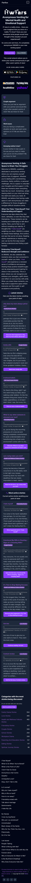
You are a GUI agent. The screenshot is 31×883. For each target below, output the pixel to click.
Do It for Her (6, 835)
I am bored (5, 841)
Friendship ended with (9, 799)
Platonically (6, 832)
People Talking (7, 844)
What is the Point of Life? (10, 767)
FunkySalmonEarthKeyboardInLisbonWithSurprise (15, 508)
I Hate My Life (6, 808)
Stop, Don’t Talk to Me (9, 782)
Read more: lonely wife (15, 369)
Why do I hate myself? (9, 790)
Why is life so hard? (8, 793)
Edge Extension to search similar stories (14, 871)
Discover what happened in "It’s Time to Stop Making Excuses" (15, 614)
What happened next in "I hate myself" (15, 531)
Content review (9, 654)
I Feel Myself (6, 761)
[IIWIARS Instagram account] (11, 879)
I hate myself (8, 504)
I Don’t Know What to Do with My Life (15, 850)
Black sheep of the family (10, 826)
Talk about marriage (9, 802)
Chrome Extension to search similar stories (15, 869)
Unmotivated (6, 823)
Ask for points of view (9, 707)
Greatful (4, 776)
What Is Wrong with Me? (10, 847)
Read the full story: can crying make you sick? (15, 485)
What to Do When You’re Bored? (13, 764)
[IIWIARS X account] (7, 879)
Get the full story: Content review (15, 680)
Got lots (6, 624)
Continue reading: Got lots (15, 645)
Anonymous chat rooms (10, 773)
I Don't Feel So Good (9, 770)
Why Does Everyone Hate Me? (12, 862)
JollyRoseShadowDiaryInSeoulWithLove (14, 348)
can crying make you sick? (13, 456)
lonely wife (7, 345)
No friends (5, 814)
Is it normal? (6, 787)
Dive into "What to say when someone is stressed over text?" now (15, 446)
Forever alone (6, 853)
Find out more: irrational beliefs (15, 406)
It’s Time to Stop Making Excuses (15, 585)
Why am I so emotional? (10, 820)
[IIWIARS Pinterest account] (15, 879)
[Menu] (27, 2)
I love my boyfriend (8, 817)
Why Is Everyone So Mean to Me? (14, 856)
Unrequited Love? (8, 779)
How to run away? (8, 796)
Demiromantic (6, 805)
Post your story (9, 53)
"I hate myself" (16, 229)
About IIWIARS (21, 53)
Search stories (6, 874)
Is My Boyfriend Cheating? (11, 859)
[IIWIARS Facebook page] (4, 879)
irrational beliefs (9, 378)
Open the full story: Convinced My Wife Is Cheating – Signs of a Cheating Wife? (15, 574)
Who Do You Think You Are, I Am (13, 829)
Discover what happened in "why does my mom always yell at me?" (15, 335)
